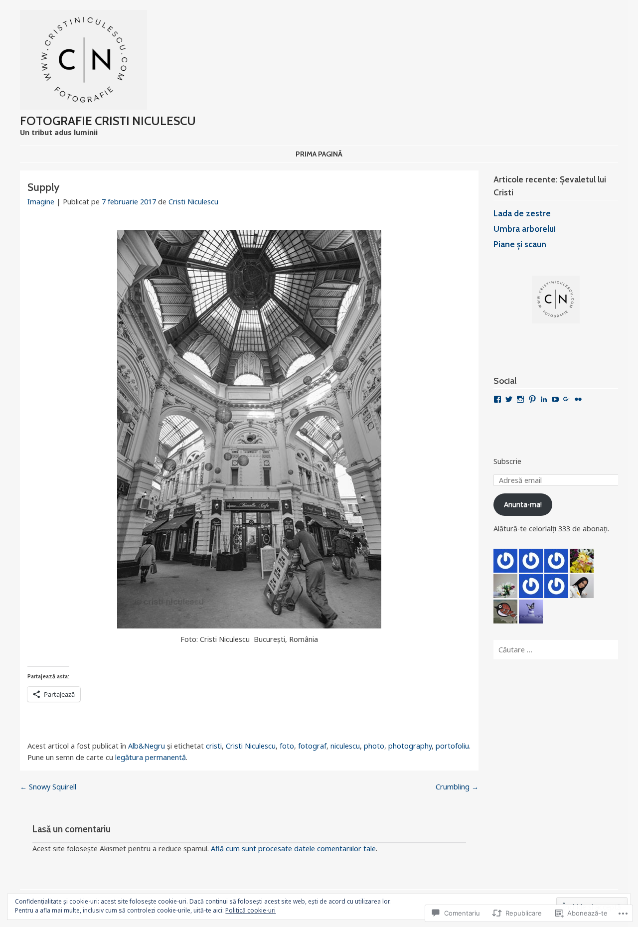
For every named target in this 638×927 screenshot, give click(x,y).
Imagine (40, 201)
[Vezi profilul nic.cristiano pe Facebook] (497, 399)
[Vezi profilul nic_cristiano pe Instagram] (520, 399)
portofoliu (452, 746)
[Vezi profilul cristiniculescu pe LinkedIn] (544, 399)
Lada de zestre (522, 213)
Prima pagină (319, 154)
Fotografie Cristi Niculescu (108, 121)
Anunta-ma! (523, 504)
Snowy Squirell (48, 786)
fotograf (312, 746)
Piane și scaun (519, 244)
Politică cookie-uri (250, 910)
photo (374, 746)
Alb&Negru (146, 746)
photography (410, 746)
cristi (214, 746)
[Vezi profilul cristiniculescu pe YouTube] (555, 399)
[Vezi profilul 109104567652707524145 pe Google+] (567, 399)
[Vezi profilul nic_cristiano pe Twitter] (509, 399)
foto (287, 746)
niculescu (345, 746)
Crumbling (457, 786)
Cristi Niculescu (193, 201)
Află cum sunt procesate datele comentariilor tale (293, 848)
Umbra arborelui (524, 228)
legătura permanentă (150, 757)
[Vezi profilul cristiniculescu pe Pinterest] (532, 399)
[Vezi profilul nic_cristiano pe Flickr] (578, 399)
